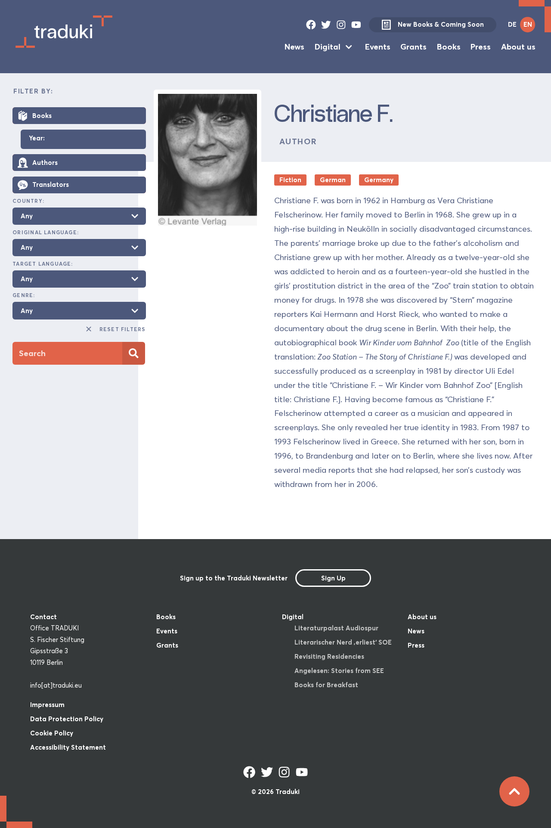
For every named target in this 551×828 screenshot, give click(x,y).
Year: (37, 138)
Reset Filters (122, 329)
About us (518, 47)
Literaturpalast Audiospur (336, 628)
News (294, 47)
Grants (413, 47)
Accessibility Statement (68, 747)
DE (512, 24)
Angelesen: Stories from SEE (339, 671)
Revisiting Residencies (329, 656)
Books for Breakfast (326, 685)
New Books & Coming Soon (441, 24)
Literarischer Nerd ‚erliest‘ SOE (343, 642)
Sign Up (333, 578)
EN (527, 24)
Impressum (47, 705)
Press (481, 47)
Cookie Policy (51, 733)
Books (449, 47)
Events (377, 47)
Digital (328, 47)
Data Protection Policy (66, 719)
